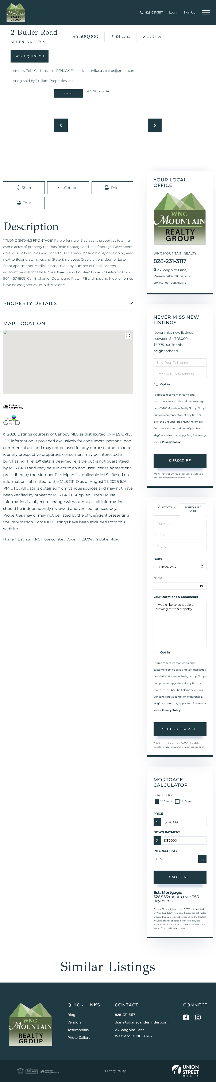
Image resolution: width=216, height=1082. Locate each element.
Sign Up (189, 12)
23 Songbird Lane (134, 1033)
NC (37, 540)
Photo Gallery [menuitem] (79, 1038)
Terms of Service (189, 747)
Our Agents (178, 283)
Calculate (180, 877)
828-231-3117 (154, 12)
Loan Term (164, 795)
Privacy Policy (171, 442)
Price (158, 813)
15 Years (186, 801)
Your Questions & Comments (176, 597)
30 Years (166, 801)
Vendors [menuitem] (74, 1023)
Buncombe (53, 540)
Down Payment (167, 832)
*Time (158, 578)
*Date (158, 559)
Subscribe (180, 461)
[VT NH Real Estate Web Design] (185, 1071)
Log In (173, 12)
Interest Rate (166, 851)
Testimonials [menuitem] (78, 1030)
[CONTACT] (30, 56)
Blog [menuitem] (71, 1015)
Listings (24, 540)
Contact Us (161, 283)
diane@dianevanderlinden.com (142, 1023)
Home (8, 540)
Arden (72, 540)
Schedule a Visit (193, 509)
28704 (87, 540)
